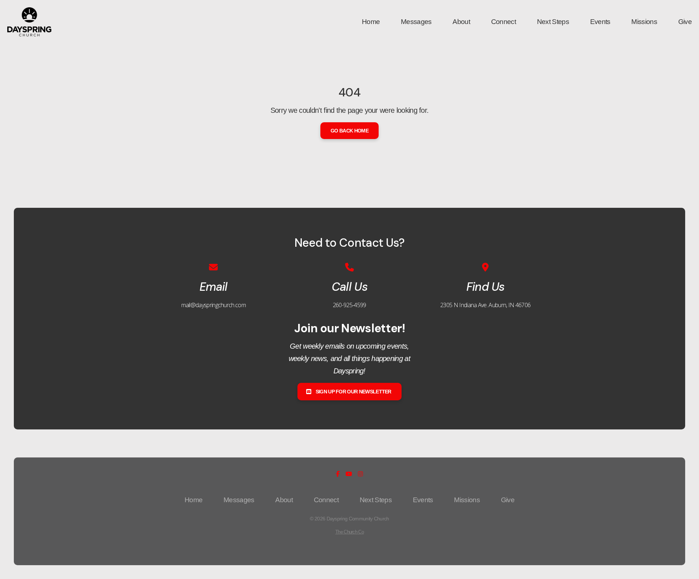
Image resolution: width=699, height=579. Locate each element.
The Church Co (349, 532)
